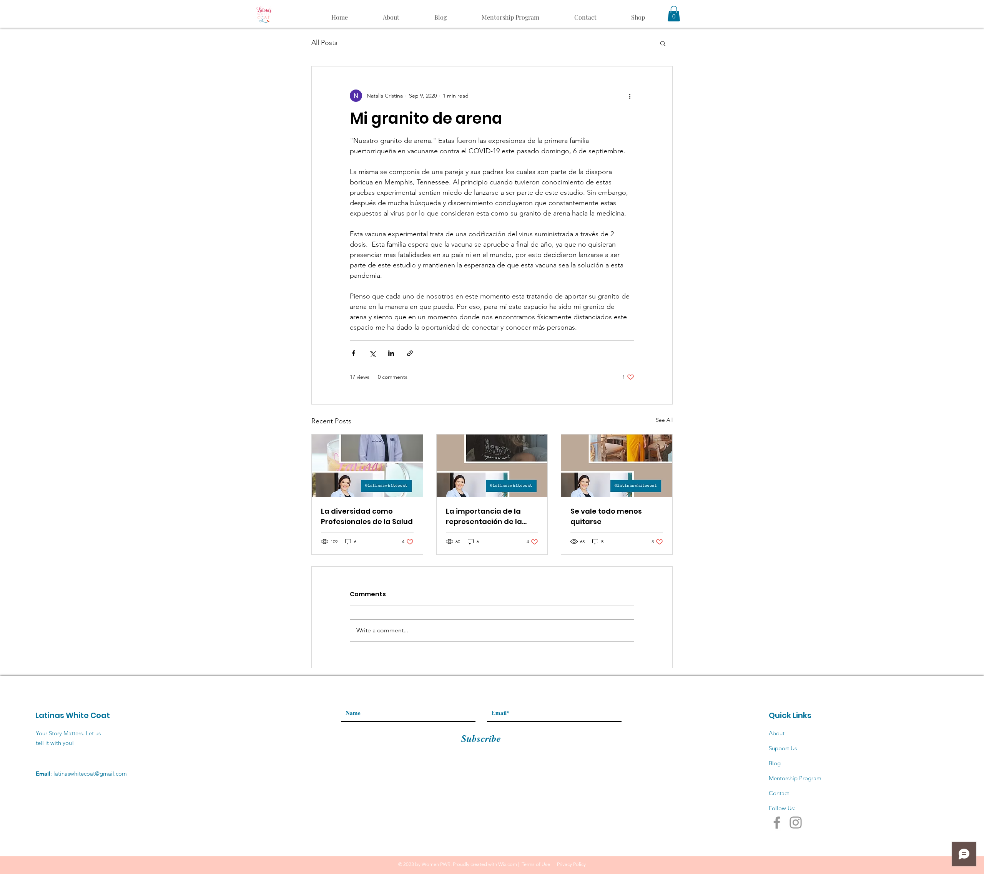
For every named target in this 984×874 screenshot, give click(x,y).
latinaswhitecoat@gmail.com (90, 773)
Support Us (783, 748)
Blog (775, 763)
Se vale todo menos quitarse (606, 516)
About (777, 733)
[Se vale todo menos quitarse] (616, 466)
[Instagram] (796, 822)
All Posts (324, 42)
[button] (673, 14)
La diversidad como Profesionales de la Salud (367, 516)
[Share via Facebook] (353, 353)
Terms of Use (536, 864)
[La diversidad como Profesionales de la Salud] (367, 466)
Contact (779, 793)
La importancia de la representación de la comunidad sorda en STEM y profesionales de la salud (489, 516)
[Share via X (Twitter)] (372, 353)
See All (664, 419)
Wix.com (507, 864)
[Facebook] (777, 822)
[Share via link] (410, 353)
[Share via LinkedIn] (391, 353)
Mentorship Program (795, 778)
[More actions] (629, 95)
